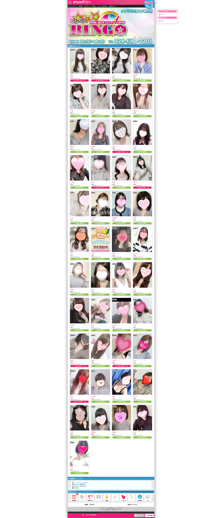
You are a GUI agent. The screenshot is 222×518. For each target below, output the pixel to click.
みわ (72, 75)
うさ (72, 111)
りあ (92, 253)
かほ (113, 182)
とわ (134, 432)
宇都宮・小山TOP (89, 504)
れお (113, 289)
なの (113, 253)
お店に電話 (150, 515)
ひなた (114, 360)
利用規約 (106, 510)
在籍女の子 (90, 500)
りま (72, 432)
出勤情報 (74, 500)
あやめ (114, 218)
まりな (72, 325)
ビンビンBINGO (79, 484)
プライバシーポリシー (113, 510)
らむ (113, 111)
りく (72, 467)
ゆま (72, 396)
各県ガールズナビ (132, 504)
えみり (93, 218)
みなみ (93, 111)
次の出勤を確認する (121, 80)
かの (92, 325)
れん (134, 360)
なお (113, 146)
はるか (114, 432)
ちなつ (135, 111)
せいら (135, 253)
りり (134, 325)
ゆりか (72, 146)
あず (72, 360)
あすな (135, 75)
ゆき (134, 218)
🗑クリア (161, 14)
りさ (72, 218)
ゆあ (92, 360)
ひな (92, 182)
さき (92, 289)
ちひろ (135, 182)
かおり (93, 75)
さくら (135, 396)
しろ (113, 75)
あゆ (113, 396)
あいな (114, 325)
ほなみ (93, 432)
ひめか (93, 146)
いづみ (93, 396)
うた (72, 253)
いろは (72, 182)
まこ (134, 289)
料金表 (106, 500)
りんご (135, 146)
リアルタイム (123, 500)
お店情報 (140, 500)
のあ (72, 289)
